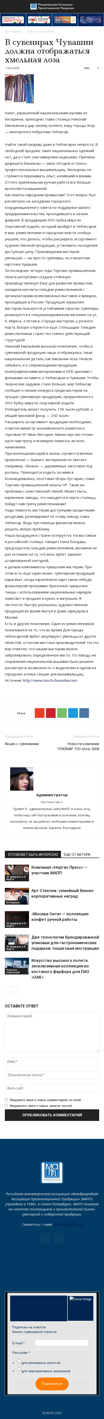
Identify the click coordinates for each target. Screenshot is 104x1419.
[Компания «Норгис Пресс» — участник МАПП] (17, 873)
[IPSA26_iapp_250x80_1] (13, 19)
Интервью (13, 902)
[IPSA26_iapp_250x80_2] (39, 19)
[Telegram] (45, 1238)
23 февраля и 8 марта (16, 878)
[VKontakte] (58, 1238)
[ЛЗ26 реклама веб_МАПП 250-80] (91, 19)
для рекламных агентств (41, 1363)
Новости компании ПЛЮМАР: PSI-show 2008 (78, 746)
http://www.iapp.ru (52, 802)
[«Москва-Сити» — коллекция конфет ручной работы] (17, 919)
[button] (97, 6)
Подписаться (52, 1384)
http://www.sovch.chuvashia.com (50, 680)
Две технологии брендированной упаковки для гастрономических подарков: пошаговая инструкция (65, 943)
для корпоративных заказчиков (46, 1371)
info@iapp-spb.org (68, 1224)
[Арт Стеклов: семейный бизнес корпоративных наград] (17, 896)
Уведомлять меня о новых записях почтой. (41, 1106)
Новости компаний (40, 31)
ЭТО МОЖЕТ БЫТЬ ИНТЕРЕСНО (33, 855)
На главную (13, 31)
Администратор (52, 794)
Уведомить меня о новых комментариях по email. (46, 1100)
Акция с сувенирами (22, 744)
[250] (65, 19)
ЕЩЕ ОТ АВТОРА (77, 855)
